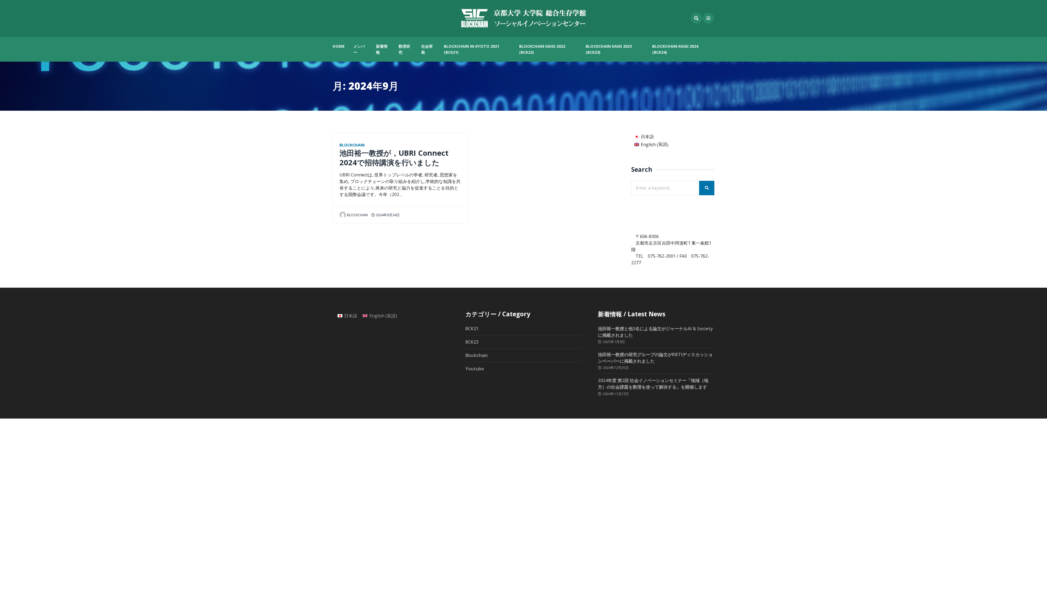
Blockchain (352, 145)
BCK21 (472, 329)
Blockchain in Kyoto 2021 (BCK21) (471, 49)
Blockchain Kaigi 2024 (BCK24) (675, 49)
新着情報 (381, 49)
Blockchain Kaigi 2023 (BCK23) (609, 49)
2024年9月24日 (387, 214)
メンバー (359, 49)
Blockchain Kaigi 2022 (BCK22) (542, 49)
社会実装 (427, 49)
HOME (339, 46)
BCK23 (472, 342)
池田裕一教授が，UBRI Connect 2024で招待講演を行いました (394, 157)
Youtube (474, 369)
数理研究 (404, 49)
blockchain (357, 214)
